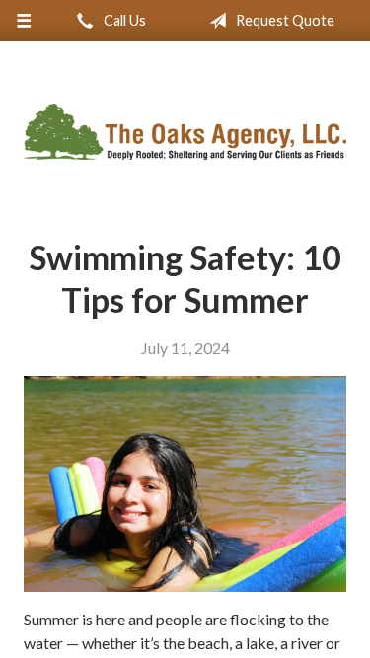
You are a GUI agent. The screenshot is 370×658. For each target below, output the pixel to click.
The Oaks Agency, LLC (185, 132)
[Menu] (24, 21)
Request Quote (283, 20)
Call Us (123, 20)
